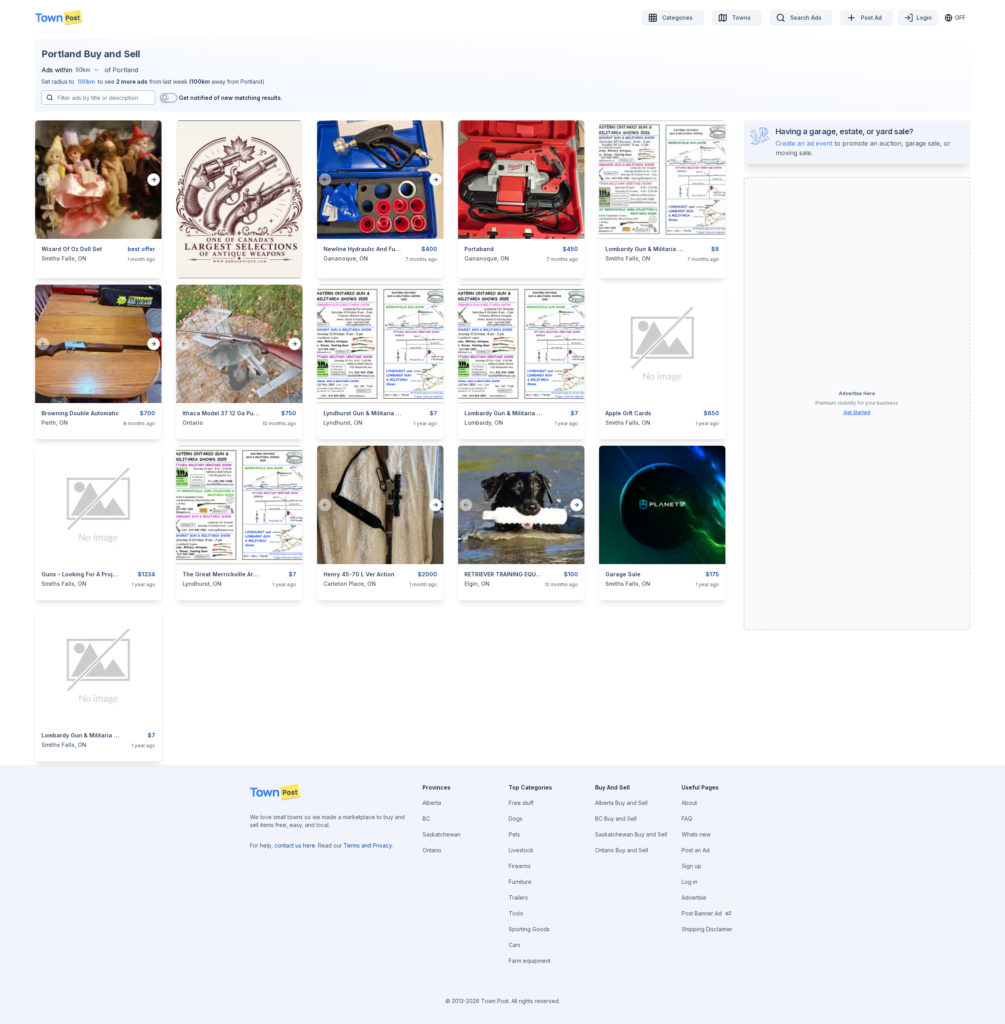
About (689, 802)
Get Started (856, 412)
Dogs (515, 818)
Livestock (521, 850)
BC (426, 818)
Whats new (696, 834)
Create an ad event (804, 143)
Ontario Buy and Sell (621, 850)
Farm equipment (529, 960)
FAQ (687, 818)
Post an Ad (696, 850)
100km (86, 81)
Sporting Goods (529, 929)
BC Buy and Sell (616, 818)
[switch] (168, 98)
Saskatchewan (441, 834)
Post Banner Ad (702, 913)
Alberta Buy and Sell (621, 802)
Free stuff (521, 802)
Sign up (691, 866)
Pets (514, 834)
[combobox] (87, 70)
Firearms (520, 866)
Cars (514, 944)
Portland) (252, 81)
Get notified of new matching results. (230, 97)
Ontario (432, 850)
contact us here (294, 845)
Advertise (694, 897)
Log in (689, 881)
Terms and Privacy (368, 845)
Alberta (432, 802)
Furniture (520, 881)
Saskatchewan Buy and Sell (631, 834)
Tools (516, 913)
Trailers (518, 897)
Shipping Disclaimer (707, 929)
